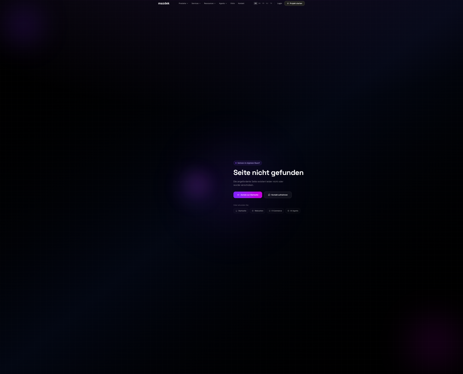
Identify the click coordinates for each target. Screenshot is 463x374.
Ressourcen (209, 3)
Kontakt (241, 3)
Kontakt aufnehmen (279, 195)
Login (279, 3)
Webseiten (259, 211)
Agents (222, 3)
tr (271, 3)
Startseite (242, 211)
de (256, 3)
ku (267, 3)
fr (263, 3)
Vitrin (232, 3)
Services (195, 3)
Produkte (182, 3)
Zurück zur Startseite (249, 195)
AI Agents (294, 211)
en (259, 3)
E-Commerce (277, 211)
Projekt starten (296, 3)
